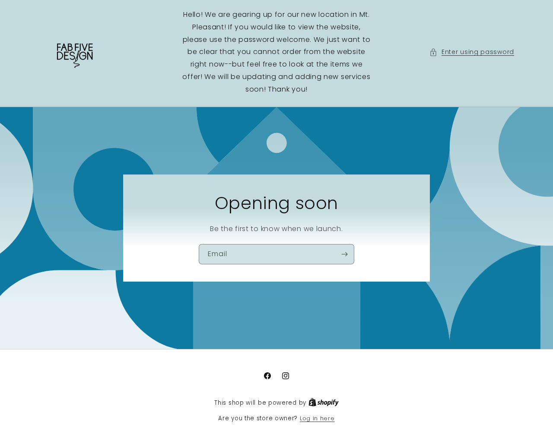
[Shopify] (323, 403)
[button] (471, 52)
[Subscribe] (344, 254)
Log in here (317, 418)
